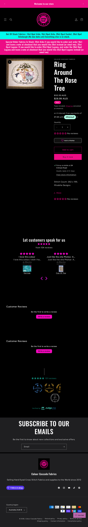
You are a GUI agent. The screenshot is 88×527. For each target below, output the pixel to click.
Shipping (69, 106)
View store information (66, 175)
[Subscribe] (64, 447)
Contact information (58, 521)
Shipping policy (42, 521)
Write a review (44, 317)
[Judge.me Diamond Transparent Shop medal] (37, 388)
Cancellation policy (75, 521)
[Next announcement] (83, 3)
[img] (44, 244)
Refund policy (50, 518)
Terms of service (76, 518)
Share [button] (58, 193)
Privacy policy (62, 518)
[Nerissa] (27, 268)
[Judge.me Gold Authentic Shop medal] (49, 388)
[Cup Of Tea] (61, 268)
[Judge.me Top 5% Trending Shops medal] (55, 398)
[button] (5, 19)
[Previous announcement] (4, 3)
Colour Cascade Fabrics (33, 519)
